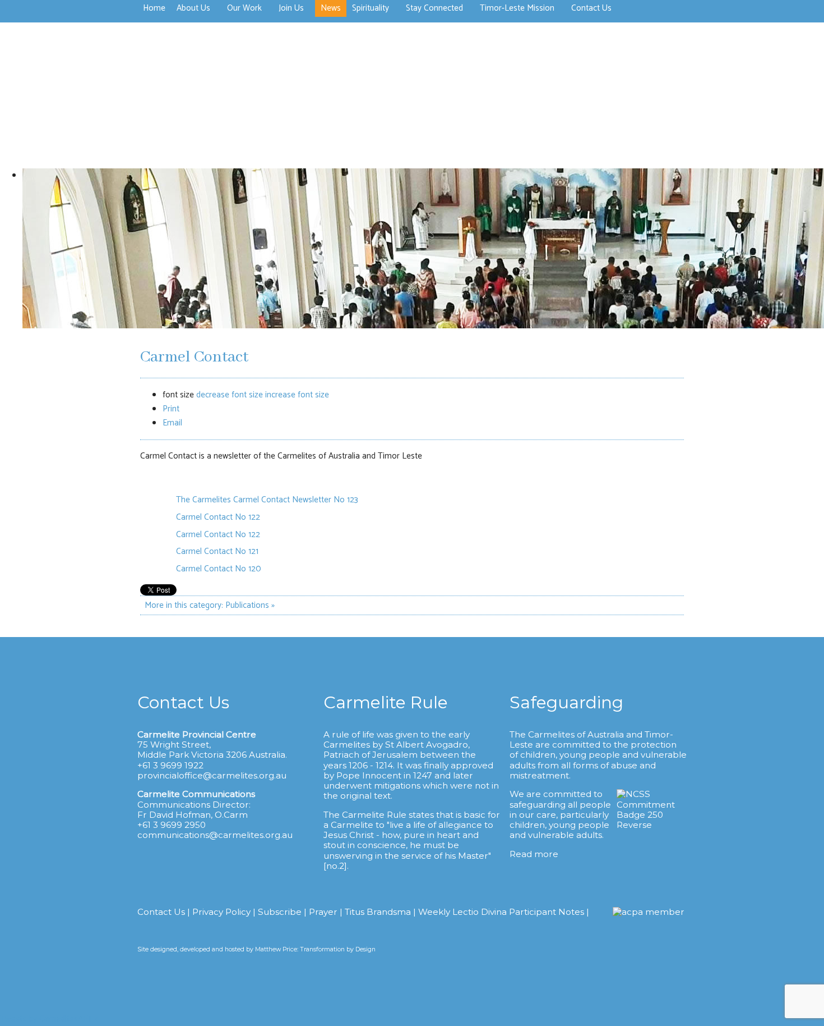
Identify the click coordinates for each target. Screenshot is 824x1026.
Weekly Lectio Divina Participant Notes (501, 911)
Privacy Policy (221, 911)
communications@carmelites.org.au (215, 835)
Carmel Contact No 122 (218, 517)
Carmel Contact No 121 (217, 551)
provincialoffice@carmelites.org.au (211, 775)
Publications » (250, 605)
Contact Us (161, 911)
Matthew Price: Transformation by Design (315, 949)
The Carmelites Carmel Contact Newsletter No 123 (267, 500)
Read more (534, 854)
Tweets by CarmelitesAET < (49, 1019)
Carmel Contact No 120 (218, 569)
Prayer (323, 911)
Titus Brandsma (378, 911)
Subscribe (280, 911)
